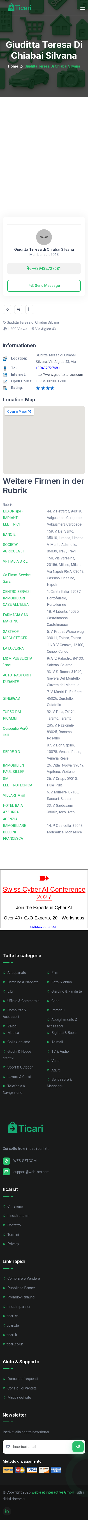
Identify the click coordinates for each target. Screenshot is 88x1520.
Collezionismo (18, 1042)
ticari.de (13, 1325)
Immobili (58, 1010)
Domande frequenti (22, 1379)
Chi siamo (15, 1206)
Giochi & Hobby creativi (17, 1054)
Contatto (14, 1225)
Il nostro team (18, 1216)
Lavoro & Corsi (19, 1077)
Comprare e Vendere (23, 1278)
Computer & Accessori (14, 1013)
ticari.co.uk (15, 1344)
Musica (13, 1033)
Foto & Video (61, 982)
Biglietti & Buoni (63, 1033)
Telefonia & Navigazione (14, 1089)
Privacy (13, 1244)
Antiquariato (16, 972)
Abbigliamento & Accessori (62, 1022)
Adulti (55, 1070)
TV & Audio (60, 1051)
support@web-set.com (31, 1172)
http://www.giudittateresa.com (59, 374)
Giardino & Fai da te (66, 991)
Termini (13, 1234)
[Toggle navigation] (82, 8)
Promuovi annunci (21, 1297)
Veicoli (12, 1026)
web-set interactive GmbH (53, 1492)
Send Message (47, 285)
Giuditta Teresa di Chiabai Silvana (44, 249)
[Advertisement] (44, 143)
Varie (55, 1061)
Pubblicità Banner (21, 1288)
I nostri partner (18, 1307)
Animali (57, 1042)
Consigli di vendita (22, 1388)
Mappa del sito (19, 1397)
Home (13, 66)
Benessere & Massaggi (59, 1082)
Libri (10, 991)
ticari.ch (13, 1316)
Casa (55, 1001)
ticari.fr (12, 1335)
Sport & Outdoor (20, 1067)
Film (54, 972)
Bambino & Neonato (23, 982)
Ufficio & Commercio (23, 1001)
